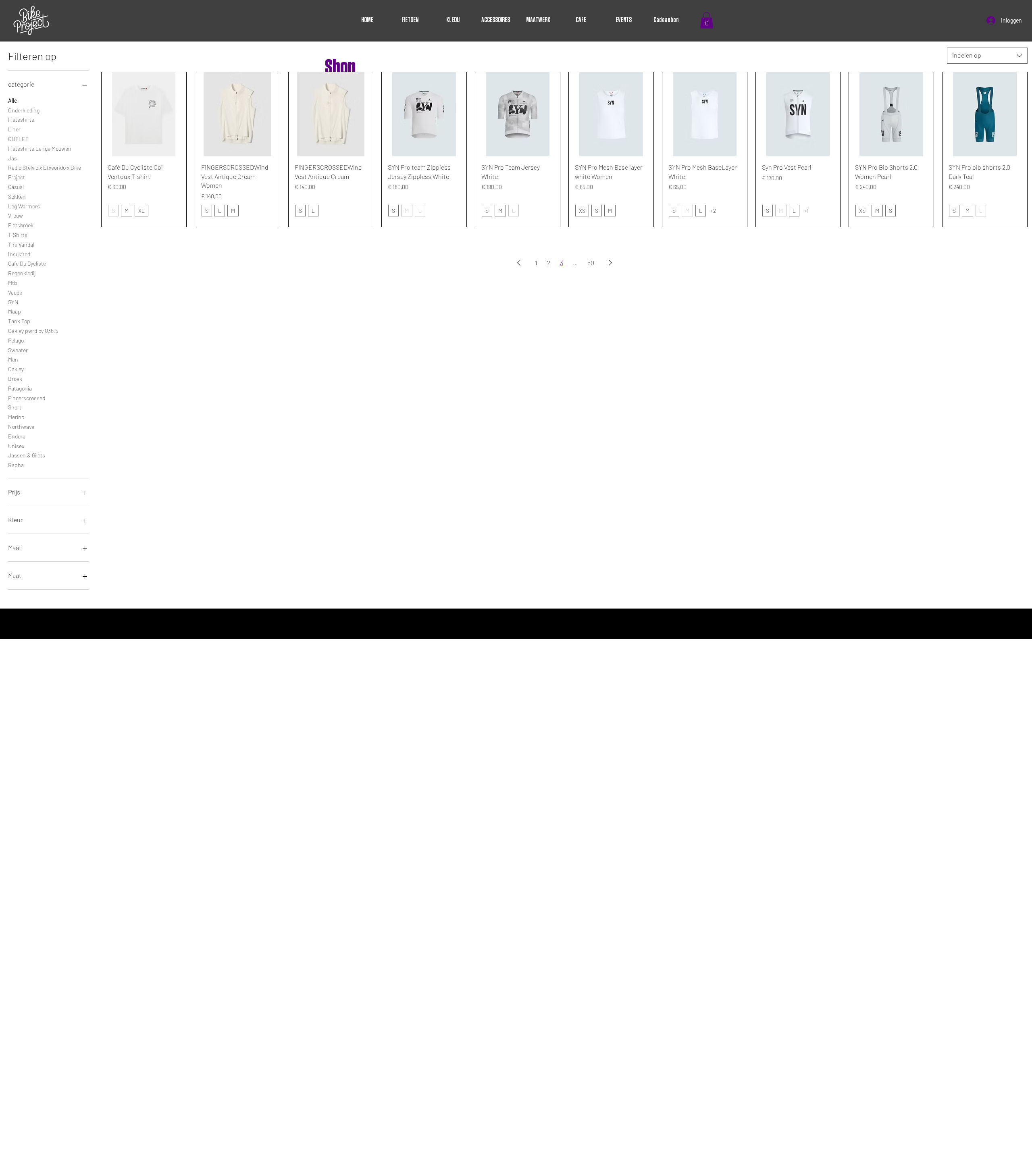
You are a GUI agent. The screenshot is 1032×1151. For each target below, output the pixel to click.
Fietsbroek (20, 225)
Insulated (19, 254)
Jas (12, 158)
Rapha (16, 464)
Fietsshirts (21, 119)
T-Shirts (17, 234)
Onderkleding (24, 110)
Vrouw (15, 215)
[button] (707, 20)
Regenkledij (21, 273)
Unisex (16, 446)
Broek (15, 378)
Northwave (21, 426)
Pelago (16, 340)
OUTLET (18, 138)
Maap (14, 311)
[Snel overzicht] (144, 114)
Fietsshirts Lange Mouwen (39, 148)
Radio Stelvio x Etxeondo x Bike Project (44, 172)
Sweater (18, 350)
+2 (713, 210)
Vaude (15, 292)
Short (14, 407)
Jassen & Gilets (26, 455)
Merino (16, 416)
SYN (13, 302)
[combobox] (987, 56)
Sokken (17, 196)
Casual (16, 186)
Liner (14, 129)
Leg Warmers (24, 206)
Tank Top (19, 321)
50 (590, 262)
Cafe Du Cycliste (27, 263)
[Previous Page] (519, 263)
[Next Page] (610, 263)
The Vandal (21, 244)
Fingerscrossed (26, 398)
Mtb (12, 282)
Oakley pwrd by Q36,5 (33, 330)
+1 (806, 210)
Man (13, 359)
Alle (12, 100)
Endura (16, 436)
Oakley (16, 369)
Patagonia (20, 388)
